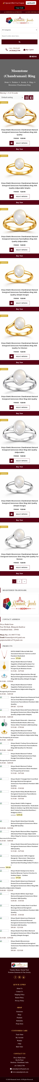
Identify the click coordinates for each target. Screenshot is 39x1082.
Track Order (19, 1034)
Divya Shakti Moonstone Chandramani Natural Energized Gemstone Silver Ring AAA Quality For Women (20, 556)
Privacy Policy (19, 1001)
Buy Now (19, 149)
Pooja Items (19, 1024)
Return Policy (19, 998)
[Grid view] (26, 97)
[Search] (19, 41)
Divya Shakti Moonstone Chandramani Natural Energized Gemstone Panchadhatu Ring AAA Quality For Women (19, 345)
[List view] (31, 97)
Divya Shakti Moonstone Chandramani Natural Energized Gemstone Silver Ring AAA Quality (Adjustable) (19, 449)
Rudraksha (19, 1021)
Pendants (19, 1018)
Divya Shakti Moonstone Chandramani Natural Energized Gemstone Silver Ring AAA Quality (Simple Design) (19, 503)
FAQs (19, 1044)
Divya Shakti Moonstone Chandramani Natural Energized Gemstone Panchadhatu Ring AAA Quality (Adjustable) (19, 238)
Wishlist (19, 1041)
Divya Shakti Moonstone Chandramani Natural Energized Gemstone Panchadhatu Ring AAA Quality (19, 132)
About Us (19, 988)
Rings (19, 1015)
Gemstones (19, 1011)
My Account (19, 1037)
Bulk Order (19, 1047)
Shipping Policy (19, 994)
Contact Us (19, 991)
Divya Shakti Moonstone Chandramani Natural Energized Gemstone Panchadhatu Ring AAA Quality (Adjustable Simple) (19, 185)
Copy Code (19, 8)
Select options (21, 143)
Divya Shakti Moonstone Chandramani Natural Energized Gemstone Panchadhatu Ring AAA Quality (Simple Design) (19, 292)
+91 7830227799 (19, 1066)
